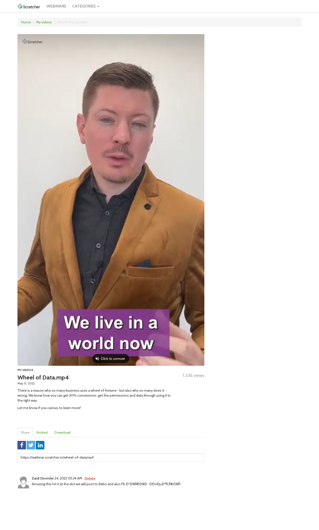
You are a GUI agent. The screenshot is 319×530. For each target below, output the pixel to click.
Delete (89, 478)
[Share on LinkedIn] (40, 445)
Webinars (56, 6)
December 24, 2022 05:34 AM (61, 478)
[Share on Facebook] (21, 445)
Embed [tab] (42, 432)
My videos (44, 22)
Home (26, 22)
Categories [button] (84, 6)
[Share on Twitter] (31, 445)
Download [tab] (63, 432)
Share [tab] (25, 432)
